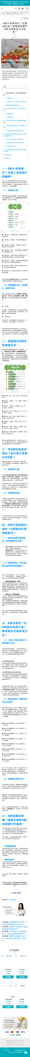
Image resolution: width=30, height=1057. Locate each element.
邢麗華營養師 (12, 900)
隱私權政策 (14, 1054)
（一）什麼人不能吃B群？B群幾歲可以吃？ (14, 139)
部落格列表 (8, 12)
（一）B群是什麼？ (8, 98)
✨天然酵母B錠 (7, 154)
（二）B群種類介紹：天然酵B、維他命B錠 (14, 101)
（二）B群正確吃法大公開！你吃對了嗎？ (14, 143)
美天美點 (13, 1050)
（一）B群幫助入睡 (8, 113)
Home (3, 12)
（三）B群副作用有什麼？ (10, 146)
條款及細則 (20, 1054)
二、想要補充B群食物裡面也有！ (11, 105)
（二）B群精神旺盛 (8, 117)
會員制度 (9, 1054)
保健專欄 (14, 12)
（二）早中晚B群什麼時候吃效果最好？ (13, 131)
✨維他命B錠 (6, 158)
